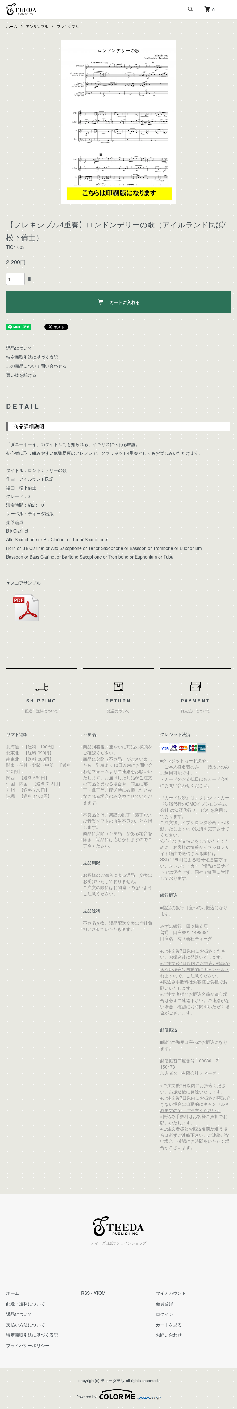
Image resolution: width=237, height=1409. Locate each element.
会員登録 (164, 1303)
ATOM (100, 1293)
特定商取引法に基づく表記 (32, 357)
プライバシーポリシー (27, 1345)
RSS (85, 1293)
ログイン (164, 1314)
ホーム (11, 26)
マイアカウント (171, 1293)
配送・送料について (25, 1303)
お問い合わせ (169, 1335)
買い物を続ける (21, 375)
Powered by (86, 1396)
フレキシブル (68, 26)
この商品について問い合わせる (36, 366)
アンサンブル (37, 26)
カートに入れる (125, 302)
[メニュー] (227, 9)
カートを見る (169, 1324)
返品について (19, 348)
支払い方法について (25, 1324)
